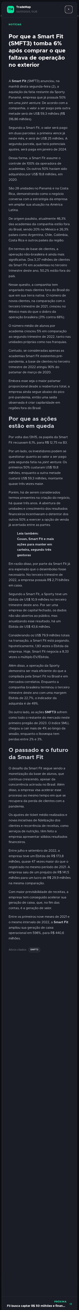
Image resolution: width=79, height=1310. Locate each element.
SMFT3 (34, 949)
